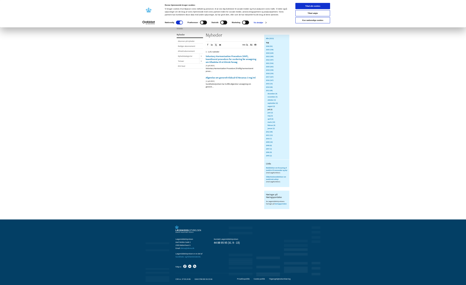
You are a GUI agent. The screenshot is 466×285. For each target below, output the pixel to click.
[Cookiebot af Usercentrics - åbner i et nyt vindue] (148, 22)
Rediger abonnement (186, 46)
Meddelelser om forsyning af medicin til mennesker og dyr (276, 169)
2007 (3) (269, 149)
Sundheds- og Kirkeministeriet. (188, 256)
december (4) (272, 94)
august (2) (271, 106)
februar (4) (271, 125)
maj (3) (270, 116)
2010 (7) (269, 139)
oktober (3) (272, 100)
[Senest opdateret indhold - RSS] (245, 45)
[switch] (203, 22)
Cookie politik (259, 279)
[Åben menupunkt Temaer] (201, 61)
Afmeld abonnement (186, 51)
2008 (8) (269, 145)
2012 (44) (269, 132)
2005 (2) (269, 156)
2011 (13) (269, 135)
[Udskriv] (255, 45)
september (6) (273, 103)
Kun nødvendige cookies (312, 20)
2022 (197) (270, 60)
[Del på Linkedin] (212, 45)
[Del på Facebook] (208, 45)
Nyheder (180, 28)
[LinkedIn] (190, 267)
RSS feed (181, 66)
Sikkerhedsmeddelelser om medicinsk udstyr (276, 178)
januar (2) (271, 128)
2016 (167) (270, 80)
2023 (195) (270, 56)
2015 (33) (269, 84)
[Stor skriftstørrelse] (251, 45)
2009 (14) (269, 142)
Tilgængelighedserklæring (280, 279)
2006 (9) (269, 152)
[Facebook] (185, 267)
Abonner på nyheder (186, 41)
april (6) (270, 119)
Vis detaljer (258, 23)
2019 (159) (270, 70)
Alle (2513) (270, 38)
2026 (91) (269, 46)
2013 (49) (269, 90)
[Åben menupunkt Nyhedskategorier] (201, 56)
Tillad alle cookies (312, 6)
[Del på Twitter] (216, 45)
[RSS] (195, 267)
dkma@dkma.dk (187, 248)
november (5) (273, 97)
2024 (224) (270, 53)
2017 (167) (270, 77)
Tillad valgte (313, 13)
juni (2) (270, 112)
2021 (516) (270, 63)
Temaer (181, 61)
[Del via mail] (220, 45)
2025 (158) (270, 50)
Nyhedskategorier (185, 56)
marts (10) (271, 122)
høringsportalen (281, 204)
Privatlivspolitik (243, 279)
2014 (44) (269, 87)
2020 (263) (270, 67)
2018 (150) (270, 73)
